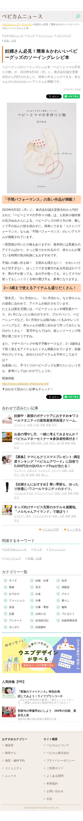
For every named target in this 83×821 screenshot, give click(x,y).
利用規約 (52, 783)
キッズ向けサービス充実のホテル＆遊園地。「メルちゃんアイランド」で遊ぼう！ (46, 509)
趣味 (64, 607)
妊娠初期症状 (69, 620)
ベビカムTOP (50, 529)
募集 (33, 443)
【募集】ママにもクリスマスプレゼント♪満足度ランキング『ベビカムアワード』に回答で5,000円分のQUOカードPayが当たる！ (47, 461)
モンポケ (14, 627)
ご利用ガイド (55, 768)
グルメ (66, 593)
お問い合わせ (55, 791)
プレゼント (20, 425)
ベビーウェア (63, 35)
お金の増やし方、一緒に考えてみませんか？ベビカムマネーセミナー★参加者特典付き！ (46, 436)
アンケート (20, 470)
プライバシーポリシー (61, 760)
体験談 (66, 587)
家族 (48, 425)
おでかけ (14, 593)
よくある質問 (55, 775)
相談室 (9, 745)
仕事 (38, 600)
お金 (27, 443)
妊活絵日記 (42, 620)
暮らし (45, 475)
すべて (13, 580)
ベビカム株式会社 (58, 752)
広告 (49, 798)
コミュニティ (13, 768)
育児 (54, 425)
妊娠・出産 (9, 40)
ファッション (44, 35)
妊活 (64, 580)
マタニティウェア (44, 493)
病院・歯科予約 (15, 760)
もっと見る (74, 529)
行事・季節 (42, 607)
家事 (42, 425)
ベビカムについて (58, 745)
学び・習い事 (57, 443)
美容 (11, 607)
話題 (11, 613)
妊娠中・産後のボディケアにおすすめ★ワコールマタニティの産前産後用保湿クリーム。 (46, 418)
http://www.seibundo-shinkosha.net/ (25, 383)
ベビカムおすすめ (23, 493)
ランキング (44, 470)
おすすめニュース (12, 35)
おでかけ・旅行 (22, 516)
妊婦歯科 (40, 627)
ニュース (10, 775)
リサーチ (56, 470)
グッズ (29, 35)
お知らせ (19, 443)
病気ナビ (10, 752)
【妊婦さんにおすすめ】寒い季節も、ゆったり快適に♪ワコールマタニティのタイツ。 (46, 486)
